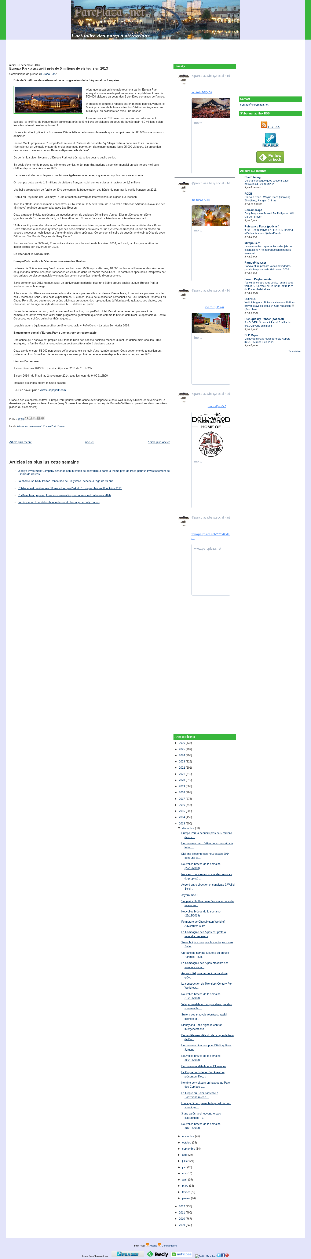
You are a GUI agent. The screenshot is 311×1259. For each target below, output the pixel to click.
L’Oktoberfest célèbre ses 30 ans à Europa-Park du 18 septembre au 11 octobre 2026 (70, 488)
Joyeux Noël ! (189, 895)
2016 (182, 804)
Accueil (89, 442)
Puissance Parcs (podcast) (262, 226)
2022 (182, 767)
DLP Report (252, 335)
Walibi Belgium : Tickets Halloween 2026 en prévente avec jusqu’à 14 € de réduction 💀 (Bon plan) (270, 306)
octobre (187, 1142)
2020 (182, 780)
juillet (185, 1161)
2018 (182, 792)
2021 (182, 774)
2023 (182, 761)
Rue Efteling (253, 177)
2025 (182, 749)
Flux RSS (273, 127)
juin (184, 1167)
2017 (182, 798)
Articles (153, 1245)
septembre (189, 1148)
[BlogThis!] (30, 418)
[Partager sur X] (34, 418)
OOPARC (250, 299)
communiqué (35, 426)
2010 (182, 1218)
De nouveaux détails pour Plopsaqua (203, 1066)
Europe (61, 426)
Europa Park (48, 74)
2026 (182, 742)
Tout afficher (295, 351)
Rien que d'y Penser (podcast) (264, 319)
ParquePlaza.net (255, 262)
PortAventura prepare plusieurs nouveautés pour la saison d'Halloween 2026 (64, 495)
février (186, 1192)
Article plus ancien (159, 442)
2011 (182, 1212)
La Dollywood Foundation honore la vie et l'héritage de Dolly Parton (58, 502)
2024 (182, 755)
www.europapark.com (53, 390)
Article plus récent (20, 442)
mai (184, 1173)
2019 (182, 786)
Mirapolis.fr (252, 243)
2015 (182, 811)
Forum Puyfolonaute (258, 279)
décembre (188, 828)
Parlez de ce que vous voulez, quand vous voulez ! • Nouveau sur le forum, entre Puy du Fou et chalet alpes (269, 286)
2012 (182, 1206)
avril (185, 1179)
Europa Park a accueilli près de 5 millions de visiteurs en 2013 (58, 68)
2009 (182, 1225)
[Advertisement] (155, 49)
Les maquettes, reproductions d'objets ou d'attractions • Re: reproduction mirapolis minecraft (268, 250)
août (185, 1154)
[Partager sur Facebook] (38, 418)
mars (185, 1185)
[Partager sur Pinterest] (42, 418)
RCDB (248, 193)
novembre (188, 1136)
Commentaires (169, 1245)
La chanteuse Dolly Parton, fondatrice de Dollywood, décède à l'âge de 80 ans (65, 481)
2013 (182, 823)
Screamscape (253, 210)
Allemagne (22, 426)
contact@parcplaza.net (254, 104)
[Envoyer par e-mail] (26, 418)
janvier (186, 1198)
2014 (182, 817)
